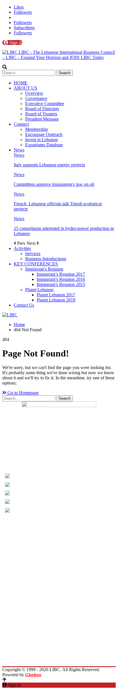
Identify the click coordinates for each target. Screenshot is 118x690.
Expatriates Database (44, 144)
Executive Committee (44, 103)
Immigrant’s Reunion (44, 269)
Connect (21, 124)
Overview (34, 93)
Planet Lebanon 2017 (56, 294)
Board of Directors (42, 108)
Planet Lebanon (39, 289)
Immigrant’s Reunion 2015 (61, 284)
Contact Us (24, 305)
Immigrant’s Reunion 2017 (61, 274)
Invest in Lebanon (41, 139)
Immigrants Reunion (59, 639)
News (19, 149)
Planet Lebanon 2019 (56, 299)
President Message (42, 119)
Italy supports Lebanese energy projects (49, 164)
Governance (36, 98)
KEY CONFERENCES (36, 263)
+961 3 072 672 (28, 495)
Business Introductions (45, 258)
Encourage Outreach (43, 134)
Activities (22, 248)
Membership (36, 129)
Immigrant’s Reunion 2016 (61, 279)
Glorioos (33, 674)
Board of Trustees (41, 113)
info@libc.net (26, 503)
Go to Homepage (22, 392)
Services (32, 253)
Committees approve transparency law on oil (54, 184)
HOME (20, 82)
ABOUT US (25, 88)
